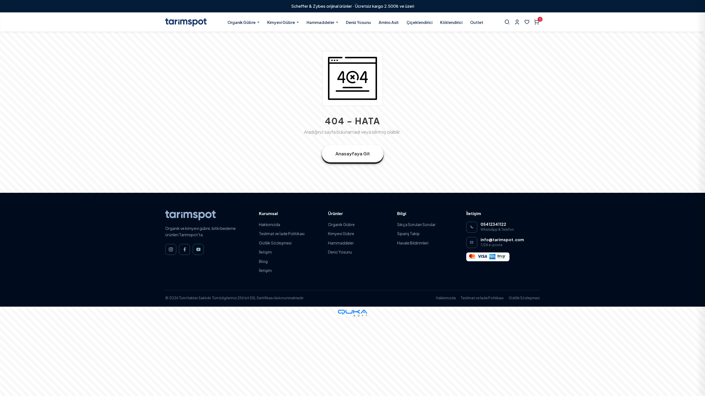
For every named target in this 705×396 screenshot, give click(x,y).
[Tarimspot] (190, 215)
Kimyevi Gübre (281, 22)
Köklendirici (451, 22)
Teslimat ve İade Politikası (282, 233)
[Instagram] (170, 249)
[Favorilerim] (527, 22)
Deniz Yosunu (358, 22)
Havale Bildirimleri (413, 242)
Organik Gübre (241, 22)
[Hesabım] (517, 22)
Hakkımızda (269, 224)
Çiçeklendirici (419, 22)
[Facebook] (184, 249)
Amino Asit (389, 22)
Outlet (476, 22)
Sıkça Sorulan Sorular (416, 224)
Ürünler (335, 213)
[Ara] (507, 22)
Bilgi (401, 213)
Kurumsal (268, 213)
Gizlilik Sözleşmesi (275, 242)
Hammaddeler (320, 22)
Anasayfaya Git (352, 153)
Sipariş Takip (408, 233)
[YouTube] (198, 249)
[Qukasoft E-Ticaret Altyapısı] (352, 313)
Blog (263, 261)
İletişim (265, 251)
